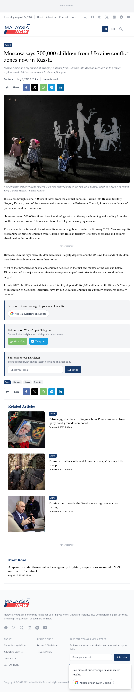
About (40, 17)
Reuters (8, 79)
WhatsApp (19, 341)
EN (105, 29)
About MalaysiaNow (15, 645)
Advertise (51, 17)
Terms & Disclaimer (48, 645)
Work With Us (11, 665)
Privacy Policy (44, 652)
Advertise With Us (14, 652)
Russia (27, 382)
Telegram (40, 341)
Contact (63, 17)
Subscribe (72, 369)
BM (113, 29)
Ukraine (17, 382)
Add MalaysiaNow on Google (30, 313)
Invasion (38, 382)
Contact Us (10, 658)
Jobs (73, 17)
